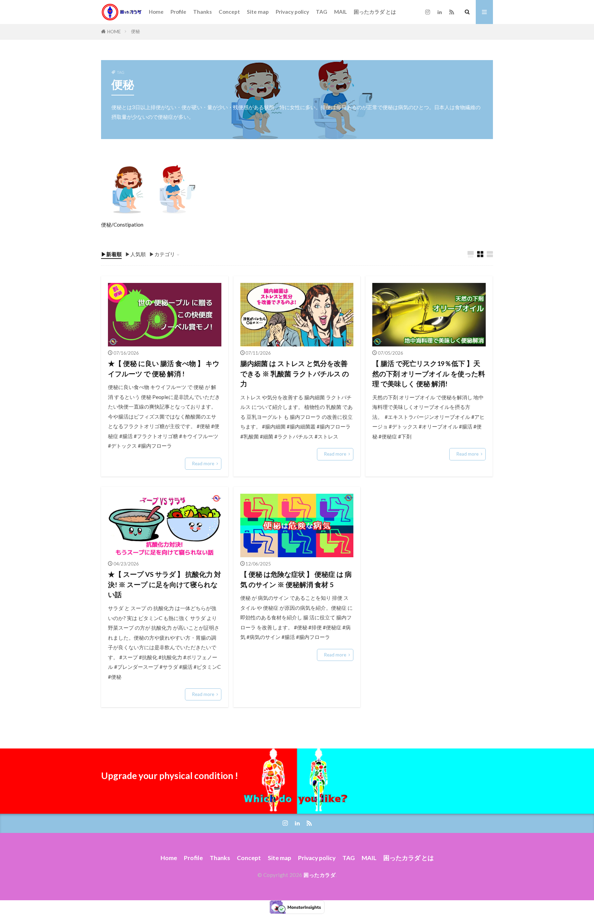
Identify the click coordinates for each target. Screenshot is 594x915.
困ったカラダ (320, 875)
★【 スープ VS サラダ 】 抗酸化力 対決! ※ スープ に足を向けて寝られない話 (164, 584)
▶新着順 (111, 254)
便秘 (135, 31)
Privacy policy (292, 12)
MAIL (340, 12)
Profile (178, 12)
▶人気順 (135, 254)
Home (156, 12)
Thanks (202, 12)
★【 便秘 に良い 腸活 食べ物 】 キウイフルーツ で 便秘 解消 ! (163, 368)
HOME (114, 31)
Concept (229, 12)
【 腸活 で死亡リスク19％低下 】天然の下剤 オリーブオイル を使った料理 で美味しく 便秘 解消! (428, 373)
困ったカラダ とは (375, 12)
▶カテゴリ (162, 254)
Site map (258, 12)
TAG (321, 12)
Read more (203, 463)
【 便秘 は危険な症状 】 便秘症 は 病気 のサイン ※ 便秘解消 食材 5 (296, 579)
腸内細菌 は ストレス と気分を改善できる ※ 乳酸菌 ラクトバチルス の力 (294, 373)
